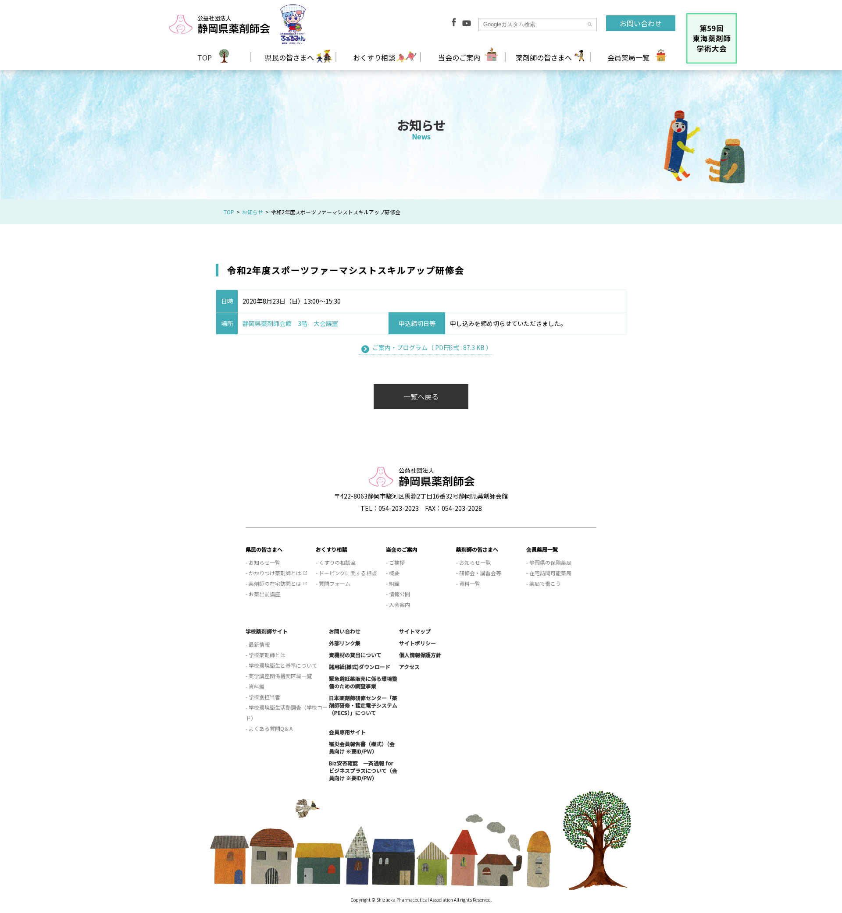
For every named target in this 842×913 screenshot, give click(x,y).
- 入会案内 (398, 604)
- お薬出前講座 (263, 594)
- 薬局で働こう (543, 583)
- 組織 (393, 583)
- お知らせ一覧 (263, 562)
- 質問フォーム (333, 583)
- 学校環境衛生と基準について (281, 665)
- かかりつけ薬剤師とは (273, 573)
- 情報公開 (398, 594)
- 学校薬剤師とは (265, 654)
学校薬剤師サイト (267, 631)
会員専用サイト (347, 732)
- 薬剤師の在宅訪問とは (273, 583)
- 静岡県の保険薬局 (548, 562)
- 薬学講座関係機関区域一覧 (279, 675)
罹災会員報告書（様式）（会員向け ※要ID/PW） (362, 747)
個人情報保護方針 (420, 654)
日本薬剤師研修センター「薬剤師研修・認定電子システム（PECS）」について (363, 705)
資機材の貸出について (355, 654)
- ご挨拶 (395, 562)
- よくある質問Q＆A (269, 728)
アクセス (409, 666)
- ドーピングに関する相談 (346, 573)
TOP (204, 57)
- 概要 (393, 573)
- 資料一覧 (468, 583)
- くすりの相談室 (336, 562)
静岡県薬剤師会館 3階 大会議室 (290, 323)
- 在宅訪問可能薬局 (548, 573)
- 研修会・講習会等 (478, 573)
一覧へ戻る (421, 396)
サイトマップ (415, 631)
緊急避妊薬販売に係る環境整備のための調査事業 (363, 682)
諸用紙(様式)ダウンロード (359, 666)
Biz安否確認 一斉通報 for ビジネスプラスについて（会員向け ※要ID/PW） (363, 770)
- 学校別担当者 (263, 697)
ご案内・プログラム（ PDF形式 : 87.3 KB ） (432, 347)
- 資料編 (255, 686)
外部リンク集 (344, 643)
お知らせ (252, 212)
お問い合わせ (641, 23)
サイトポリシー (417, 643)
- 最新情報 (258, 644)
